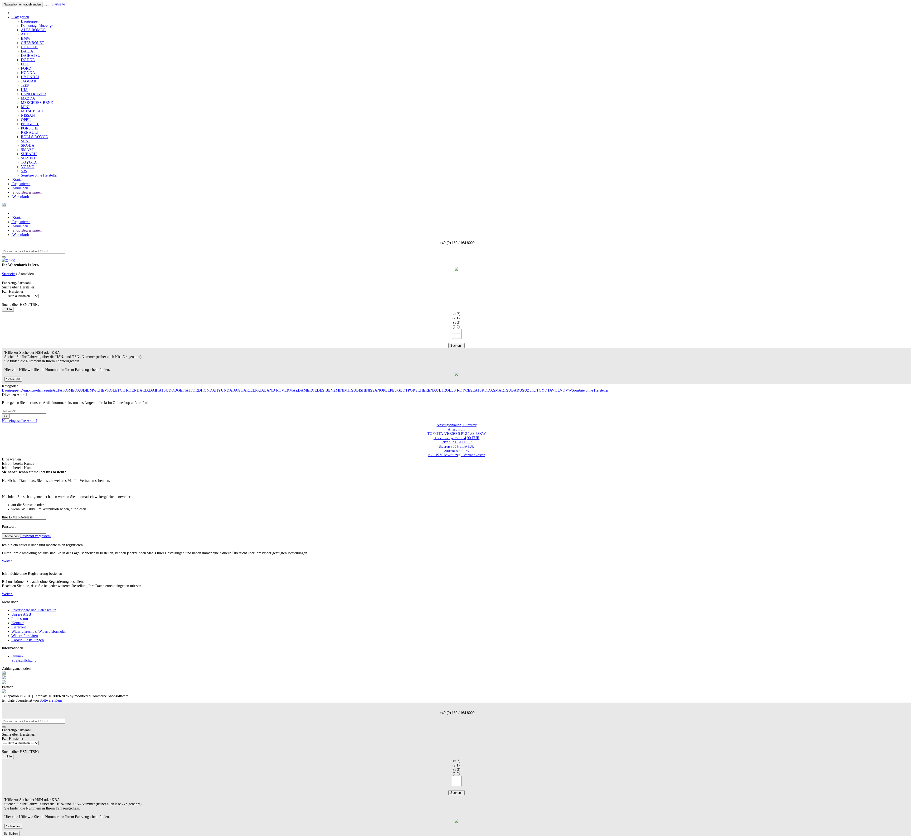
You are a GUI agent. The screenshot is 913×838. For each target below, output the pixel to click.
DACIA (27, 51)
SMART (27, 150)
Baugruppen (30, 21)
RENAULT (30, 132)
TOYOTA (29, 162)
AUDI (26, 34)
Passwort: (9, 526)
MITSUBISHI (32, 111)
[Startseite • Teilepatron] (4, 205)
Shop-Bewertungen (26, 192)
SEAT (25, 141)
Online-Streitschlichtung (23, 658)
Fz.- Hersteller (12, 291)
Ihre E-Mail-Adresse (17, 517)
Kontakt (17, 179)
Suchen (456, 345)
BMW (25, 38)
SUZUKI (28, 158)
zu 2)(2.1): (456, 316)
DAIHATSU (30, 55)
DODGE (28, 60)
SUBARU (29, 154)
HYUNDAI (30, 77)
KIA (24, 90)
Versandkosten (474, 455)
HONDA (28, 73)
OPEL (26, 120)
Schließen (13, 379)
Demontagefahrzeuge (37, 26)
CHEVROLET (32, 43)
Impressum (19, 619)
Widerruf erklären (24, 636)
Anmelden (19, 188)
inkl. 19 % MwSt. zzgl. (445, 455)
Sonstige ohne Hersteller (39, 175)
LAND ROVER (33, 94)
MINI (25, 107)
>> (6, 416)
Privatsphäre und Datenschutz (33, 610)
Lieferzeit (18, 627)
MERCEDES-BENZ (37, 103)
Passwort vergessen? (35, 536)
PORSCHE (30, 128)
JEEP (25, 85)
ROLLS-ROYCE (34, 137)
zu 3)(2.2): (456, 324)
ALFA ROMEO (33, 30)
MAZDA (28, 98)
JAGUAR (28, 81)
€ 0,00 (10, 261)
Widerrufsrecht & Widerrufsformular (38, 631)
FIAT (25, 64)
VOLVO (27, 167)
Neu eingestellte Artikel (19, 421)
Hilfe (8, 309)
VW (24, 171)
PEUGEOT (30, 124)
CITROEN (29, 47)
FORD (26, 68)
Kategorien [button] (20, 17)
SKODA (27, 145)
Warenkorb (20, 197)
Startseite (57, 4)
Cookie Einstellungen (27, 640)
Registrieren (20, 184)
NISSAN (28, 115)
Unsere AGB (21, 614)
